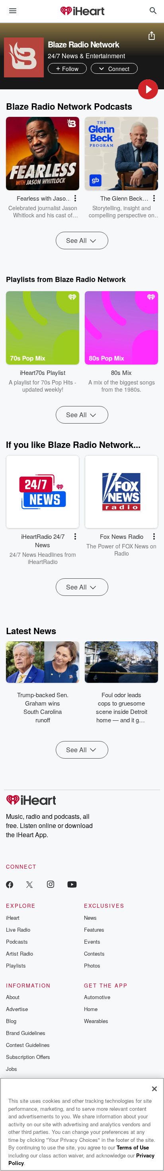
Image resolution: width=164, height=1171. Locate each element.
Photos (92, 965)
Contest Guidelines (28, 1045)
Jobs (11, 1068)
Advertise (17, 1009)
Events (92, 941)
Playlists (16, 965)
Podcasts (17, 941)
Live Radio (18, 929)
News (90, 917)
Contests (94, 953)
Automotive (97, 997)
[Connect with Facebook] (9, 884)
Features (94, 929)
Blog (11, 1021)
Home (91, 1009)
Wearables (96, 1021)
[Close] (154, 1089)
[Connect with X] (29, 884)
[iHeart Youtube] (72, 884)
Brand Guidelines (25, 1033)
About (13, 997)
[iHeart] (82, 12)
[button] (148, 89)
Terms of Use (133, 1147)
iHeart (13, 917)
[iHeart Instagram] (50, 884)
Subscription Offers (28, 1057)
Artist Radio (19, 953)
